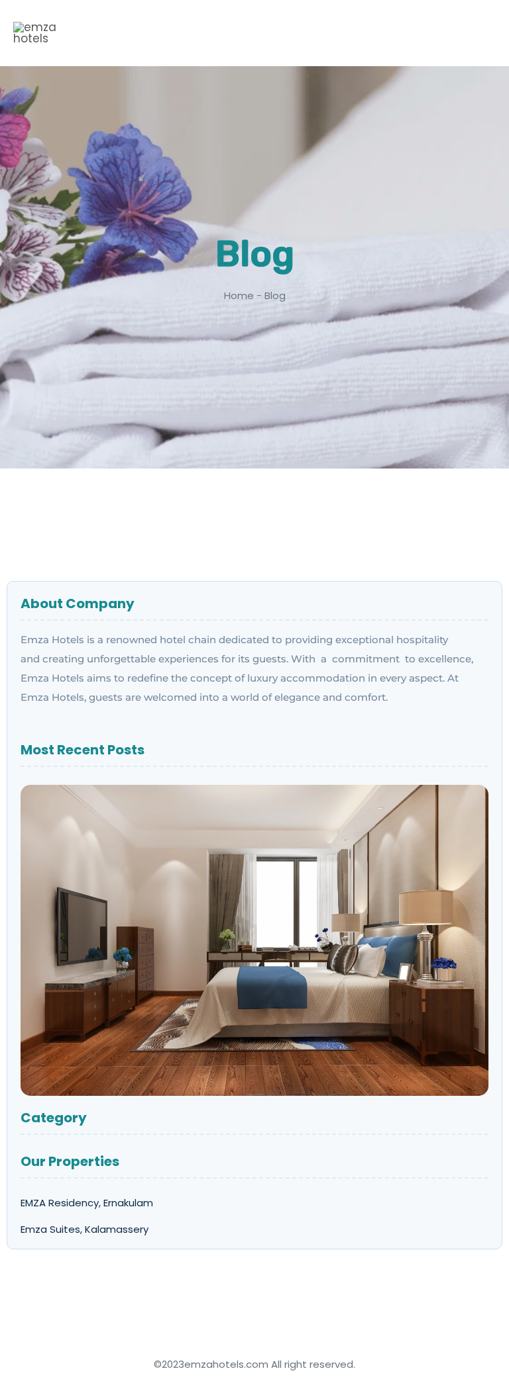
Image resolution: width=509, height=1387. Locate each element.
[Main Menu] (470, 35)
